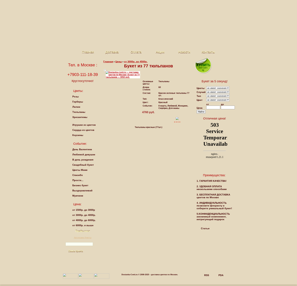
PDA (220, 275)
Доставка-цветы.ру (146, 13)
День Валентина (82, 149)
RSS (206, 275)
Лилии (76, 106)
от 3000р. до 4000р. (84, 215)
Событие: (80, 143)
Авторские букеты (82, 237)
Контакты (208, 52)
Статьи (205, 228)
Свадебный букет (83, 164)
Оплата (136, 52)
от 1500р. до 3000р (83, 209)
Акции (160, 52)
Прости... (77, 180)
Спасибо (77, 175)
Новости (184, 52)
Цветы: (78, 91)
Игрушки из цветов (84, 124)
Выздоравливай (82, 190)
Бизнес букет (80, 185)
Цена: (77, 204)
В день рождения (82, 159)
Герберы (77, 101)
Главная (88, 52)
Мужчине (77, 195)
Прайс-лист (82, 231)
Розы (75, 96)
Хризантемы (79, 117)
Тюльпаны (78, 112)
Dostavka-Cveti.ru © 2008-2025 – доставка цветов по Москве (149, 274)
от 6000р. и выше (83, 225)
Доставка (112, 52)
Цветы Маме (79, 170)
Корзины (77, 135)
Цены (118, 61)
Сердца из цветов (83, 130)
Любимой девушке (83, 154)
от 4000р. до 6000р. (84, 220)
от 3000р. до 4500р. (135, 61)
